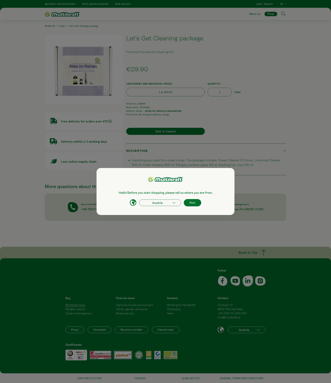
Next (192, 202)
